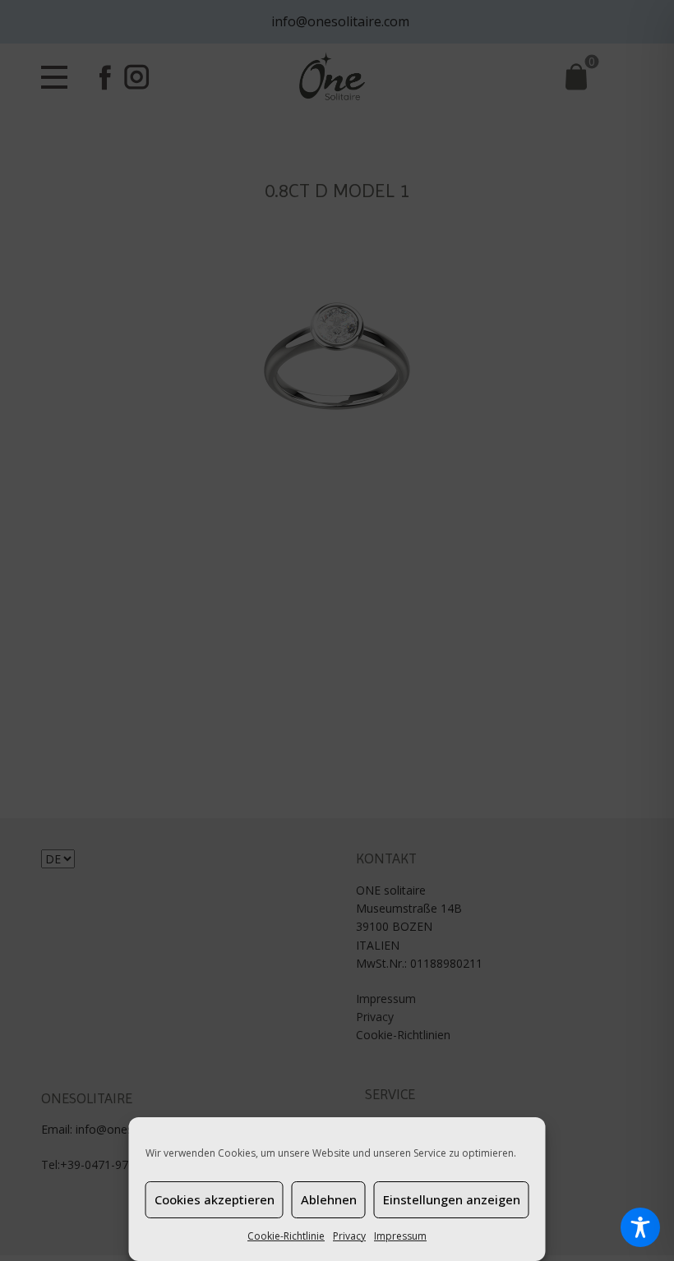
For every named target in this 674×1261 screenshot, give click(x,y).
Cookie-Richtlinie (286, 1236)
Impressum (400, 1236)
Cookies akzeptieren (215, 1199)
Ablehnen (329, 1199)
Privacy (349, 1236)
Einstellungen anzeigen (451, 1199)
